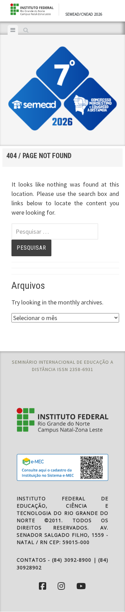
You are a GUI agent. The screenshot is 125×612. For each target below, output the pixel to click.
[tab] (13, 30)
